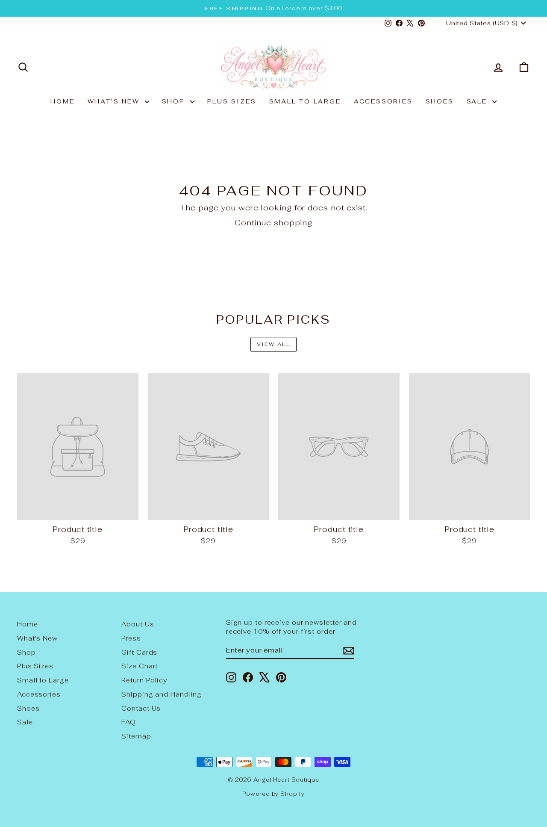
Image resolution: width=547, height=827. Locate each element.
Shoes (440, 101)
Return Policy (144, 680)
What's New (115, 101)
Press (131, 638)
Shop (175, 101)
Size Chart (139, 666)
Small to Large (305, 101)
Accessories (383, 101)
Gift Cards (139, 652)
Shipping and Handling (161, 694)
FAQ (128, 722)
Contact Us (141, 708)
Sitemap (136, 736)
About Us (137, 624)
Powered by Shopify (273, 793)
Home (62, 101)
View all (273, 344)
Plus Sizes (231, 101)
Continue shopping (273, 222)
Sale (478, 101)
